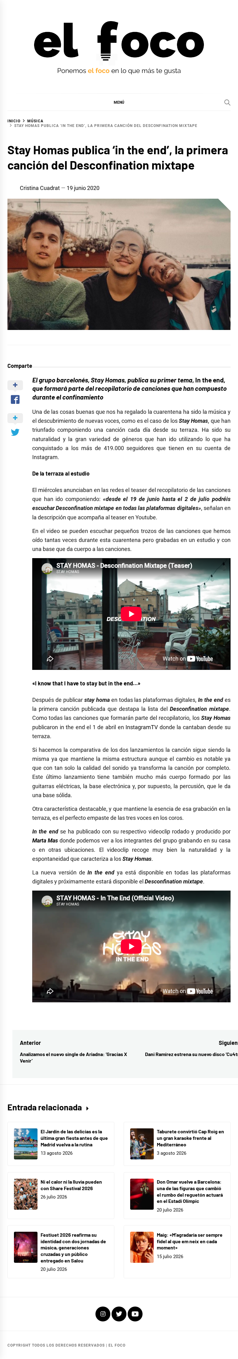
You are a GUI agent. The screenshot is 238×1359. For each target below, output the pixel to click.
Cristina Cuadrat (40, 188)
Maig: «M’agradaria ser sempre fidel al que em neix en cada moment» (190, 1241)
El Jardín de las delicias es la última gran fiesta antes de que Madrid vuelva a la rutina (74, 1137)
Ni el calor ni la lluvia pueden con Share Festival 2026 (71, 1185)
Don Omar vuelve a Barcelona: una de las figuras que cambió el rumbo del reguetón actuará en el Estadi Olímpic (190, 1191)
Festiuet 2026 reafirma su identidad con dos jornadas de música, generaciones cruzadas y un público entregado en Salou (73, 1247)
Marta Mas (45, 840)
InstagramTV (142, 727)
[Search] (227, 102)
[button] (119, 102)
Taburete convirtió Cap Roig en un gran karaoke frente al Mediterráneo (190, 1137)
